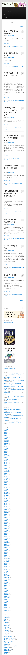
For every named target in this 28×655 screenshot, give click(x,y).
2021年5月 (6, 501)
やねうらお (6, 414)
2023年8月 (6, 473)
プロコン (6, 644)
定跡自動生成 (7, 647)
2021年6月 (6, 500)
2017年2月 (6, 572)
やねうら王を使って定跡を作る (11, 32)
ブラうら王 (6, 642)
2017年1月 (6, 574)
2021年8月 (6, 498)
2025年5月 (6, 451)
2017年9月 (6, 563)
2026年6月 (6, 432)
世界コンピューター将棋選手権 (10, 646)
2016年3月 (6, 590)
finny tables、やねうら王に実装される (12, 374)
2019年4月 (6, 536)
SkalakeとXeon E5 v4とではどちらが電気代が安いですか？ (11, 111)
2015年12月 (6, 594)
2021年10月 (6, 495)
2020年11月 (6, 511)
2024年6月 (6, 460)
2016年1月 (6, 593)
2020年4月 (6, 520)
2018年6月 (6, 552)
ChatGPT (6, 616)
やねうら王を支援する (8, 11)
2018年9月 (6, 547)
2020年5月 (6, 519)
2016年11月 (6, 577)
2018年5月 (6, 553)
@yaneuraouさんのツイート (10, 322)
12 (22, 220)
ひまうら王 (6, 625)
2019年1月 (6, 541)
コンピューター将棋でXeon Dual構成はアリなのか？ (11, 137)
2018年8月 (6, 549)
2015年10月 (6, 598)
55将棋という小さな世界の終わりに (11, 402)
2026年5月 (6, 433)
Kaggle (5, 619)
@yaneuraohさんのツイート (10, 368)
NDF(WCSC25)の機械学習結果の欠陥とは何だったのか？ (11, 193)
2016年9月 (6, 580)
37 (22, 73)
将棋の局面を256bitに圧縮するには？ (11, 220)
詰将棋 (5, 654)
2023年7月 (6, 475)
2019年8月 (6, 530)
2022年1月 (6, 490)
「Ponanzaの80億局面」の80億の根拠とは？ (11, 167)
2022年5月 (6, 486)
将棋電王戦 (6, 650)
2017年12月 (6, 558)
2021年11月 (6, 493)
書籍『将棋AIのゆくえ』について (11, 393)
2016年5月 (6, 587)
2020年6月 (6, 517)
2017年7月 (6, 566)
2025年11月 (6, 441)
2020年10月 (6, 512)
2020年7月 (6, 516)
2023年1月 (6, 481)
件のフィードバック (18, 46)
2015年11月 (6, 596)
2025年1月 (6, 454)
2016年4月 (6, 588)
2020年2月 (6, 523)
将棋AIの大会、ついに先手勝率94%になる (13, 377)
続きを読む (7, 43)
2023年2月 (6, 479)
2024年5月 (6, 462)
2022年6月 (6, 484)
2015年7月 (6, 601)
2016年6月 (6, 585)
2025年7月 (6, 448)
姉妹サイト (15, 17)
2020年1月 (6, 525)
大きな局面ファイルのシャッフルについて (11, 75)
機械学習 (6, 652)
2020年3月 (6, 522)
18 (22, 31)
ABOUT (10, 8)
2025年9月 (6, 445)
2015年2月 (6, 607)
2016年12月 (6, 576)
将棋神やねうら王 (8, 649)
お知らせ (6, 624)
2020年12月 (6, 509)
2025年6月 (6, 449)
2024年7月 (6, 459)
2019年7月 (6, 531)
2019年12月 (6, 527)
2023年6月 (6, 476)
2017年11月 (6, 560)
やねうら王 (11, 46)
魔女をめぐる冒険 (10, 275)
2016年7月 (6, 583)
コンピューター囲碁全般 (9, 638)
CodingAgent (7, 617)
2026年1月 (6, 438)
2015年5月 (6, 602)
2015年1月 (6, 609)
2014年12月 (6, 610)
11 (22, 108)
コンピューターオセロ (9, 635)
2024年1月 (6, 468)
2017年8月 (6, 564)
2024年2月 (6, 467)
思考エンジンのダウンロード (10, 14)
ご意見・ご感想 (7, 17)
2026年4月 (6, 435)
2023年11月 (6, 471)
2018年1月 (6, 557)
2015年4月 (6, 604)
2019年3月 (6, 538)
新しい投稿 (21, 26)
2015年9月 (6, 599)
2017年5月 (6, 569)
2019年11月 (6, 528)
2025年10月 (6, 443)
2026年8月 (6, 429)
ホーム (5, 8)
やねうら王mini (7, 631)
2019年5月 (6, 534)
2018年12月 (6, 542)
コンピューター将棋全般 (14, 100)
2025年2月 (6, 452)
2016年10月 (6, 579)
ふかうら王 (6, 628)
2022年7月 (6, 482)
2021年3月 (6, 504)
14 (22, 191)
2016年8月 (6, 582)
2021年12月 (6, 492)
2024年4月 (6, 463)
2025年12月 (6, 440)
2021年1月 (6, 508)
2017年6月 (6, 568)
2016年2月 (6, 591)
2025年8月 (6, 446)
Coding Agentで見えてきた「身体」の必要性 (14, 396)
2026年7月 (6, 430)
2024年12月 (6, 456)
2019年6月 (6, 533)
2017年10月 (6, 561)
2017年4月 (6, 571)
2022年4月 (6, 487)
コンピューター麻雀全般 (9, 641)
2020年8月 (6, 514)
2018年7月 (6, 550)
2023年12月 (6, 470)
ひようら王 (6, 627)
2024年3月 (6, 465)
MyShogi (6, 620)
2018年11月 (6, 544)
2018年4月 (6, 555)
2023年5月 (6, 478)
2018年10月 (6, 545)
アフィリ (6, 633)
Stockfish (6, 622)
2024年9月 (6, 457)
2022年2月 (6, 489)
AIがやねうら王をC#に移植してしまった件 (13, 399)
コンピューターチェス (9, 636)
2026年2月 (6, 437)
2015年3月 (6, 605)
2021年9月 (6, 497)
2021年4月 (6, 503)
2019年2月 (6, 539)
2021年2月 (6, 506)
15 (22, 53)
